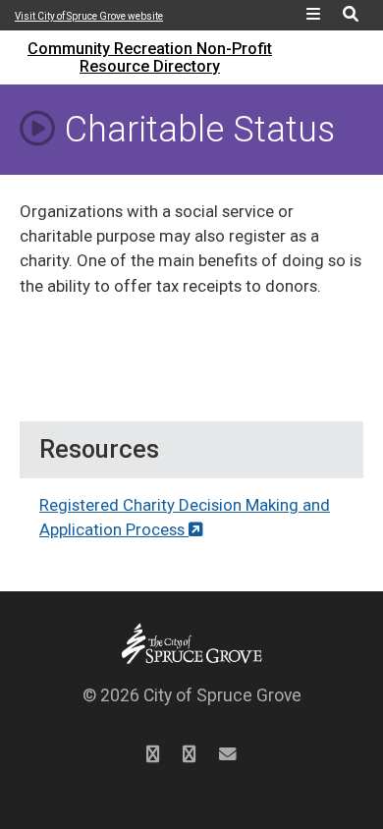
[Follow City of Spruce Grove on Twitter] (153, 754)
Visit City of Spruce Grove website (89, 16)
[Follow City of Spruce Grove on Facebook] (189, 754)
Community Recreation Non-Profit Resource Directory (149, 57)
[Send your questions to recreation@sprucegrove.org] (227, 754)
